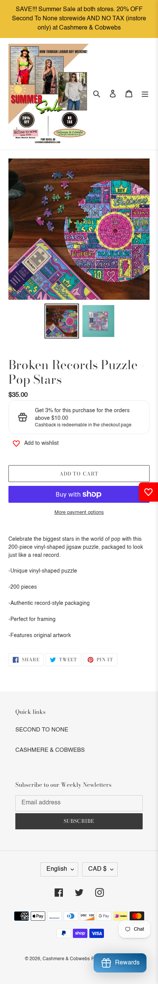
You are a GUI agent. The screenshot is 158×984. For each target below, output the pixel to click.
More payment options (79, 512)
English (56, 869)
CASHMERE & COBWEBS (50, 750)
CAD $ (97, 869)
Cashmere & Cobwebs (66, 959)
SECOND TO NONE (41, 730)
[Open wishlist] (148, 492)
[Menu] (145, 94)
